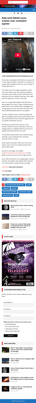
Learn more (5, 167)
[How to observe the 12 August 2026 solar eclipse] (5, 361)
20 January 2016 (15, 218)
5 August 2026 (15, 372)
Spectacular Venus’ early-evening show (22, 206)
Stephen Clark (17, 28)
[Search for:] (18, 2)
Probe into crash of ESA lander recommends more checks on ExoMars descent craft (21, 225)
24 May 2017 (15, 229)
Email (3, 171)
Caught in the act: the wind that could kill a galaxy (21, 387)
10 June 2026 (15, 390)
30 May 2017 (6, 28)
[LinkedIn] (21, 13)
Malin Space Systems (9, 192)
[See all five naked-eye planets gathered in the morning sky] (5, 216)
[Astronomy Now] (18, 7)
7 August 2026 (15, 362)
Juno (28, 185)
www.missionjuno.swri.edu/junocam (14, 153)
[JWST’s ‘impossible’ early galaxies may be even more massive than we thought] (5, 350)
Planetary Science (25, 192)
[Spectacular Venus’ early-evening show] (5, 207)
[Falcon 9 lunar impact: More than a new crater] (5, 370)
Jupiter (14, 188)
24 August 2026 (15, 353)
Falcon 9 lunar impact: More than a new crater (22, 369)
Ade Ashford (25, 218)
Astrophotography (11, 324)
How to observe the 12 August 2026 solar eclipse (22, 359)
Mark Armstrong (26, 209)
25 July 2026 (15, 381)
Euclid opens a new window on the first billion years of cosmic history (22, 378)
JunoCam (6, 188)
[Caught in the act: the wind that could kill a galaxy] (5, 389)
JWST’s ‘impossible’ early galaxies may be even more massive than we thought (22, 349)
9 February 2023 (16, 209)
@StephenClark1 (26, 175)
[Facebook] (14, 13)
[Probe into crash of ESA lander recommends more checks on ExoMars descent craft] (5, 226)
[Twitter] (18, 13)
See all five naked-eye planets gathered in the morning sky (21, 215)
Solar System (7, 195)
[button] (33, 9)
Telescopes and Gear (12, 329)
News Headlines (9, 343)
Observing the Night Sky (13, 331)
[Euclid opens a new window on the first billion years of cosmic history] (5, 379)
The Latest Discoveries (12, 326)
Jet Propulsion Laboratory (15, 185)
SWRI (16, 195)
